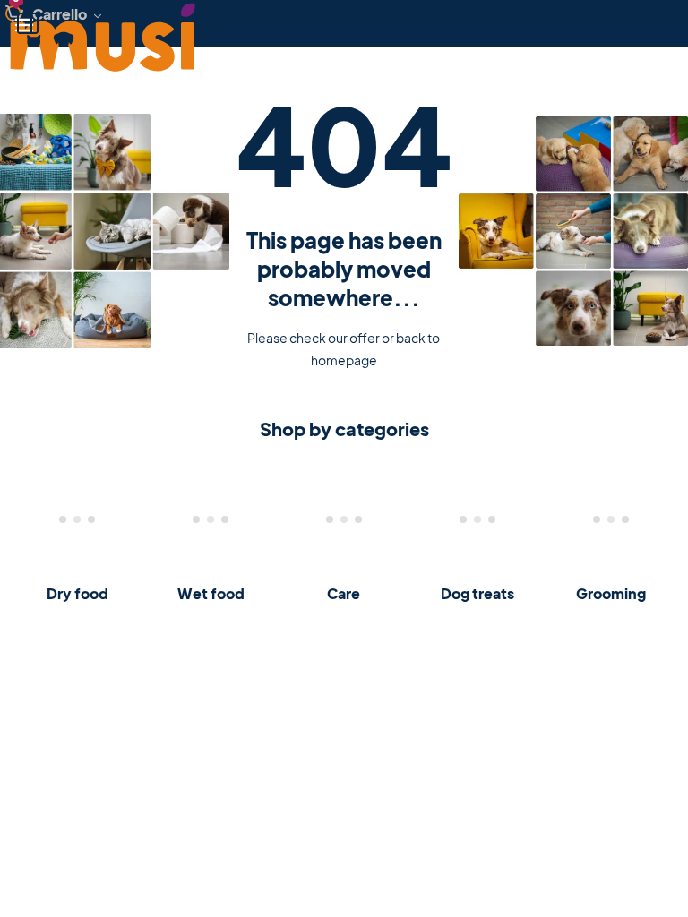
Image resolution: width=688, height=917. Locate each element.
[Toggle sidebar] (27, 23)
